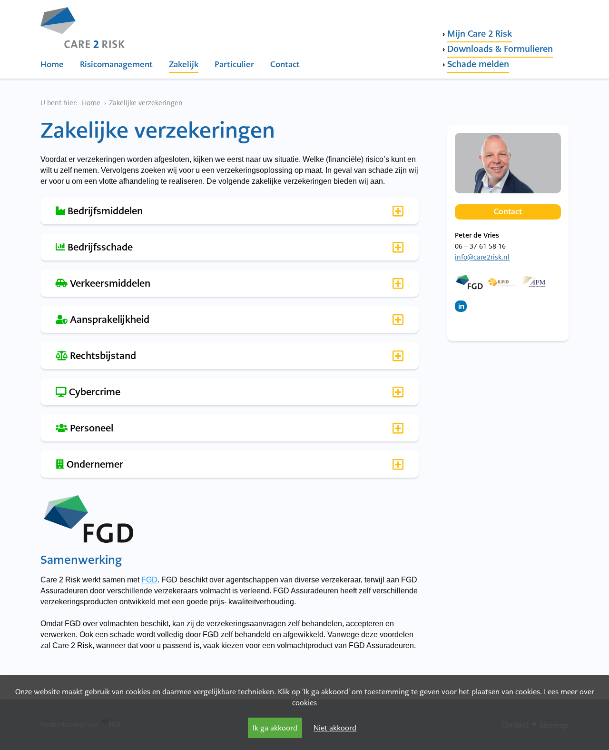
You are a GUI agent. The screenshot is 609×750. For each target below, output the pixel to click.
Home (52, 64)
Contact (285, 64)
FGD (149, 580)
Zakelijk (183, 64)
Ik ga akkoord (275, 728)
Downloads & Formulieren (500, 49)
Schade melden (478, 64)
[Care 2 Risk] (82, 23)
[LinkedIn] (463, 311)
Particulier (234, 64)
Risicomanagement (116, 64)
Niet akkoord (335, 728)
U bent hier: (59, 103)
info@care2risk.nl (482, 257)
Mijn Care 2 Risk (479, 34)
